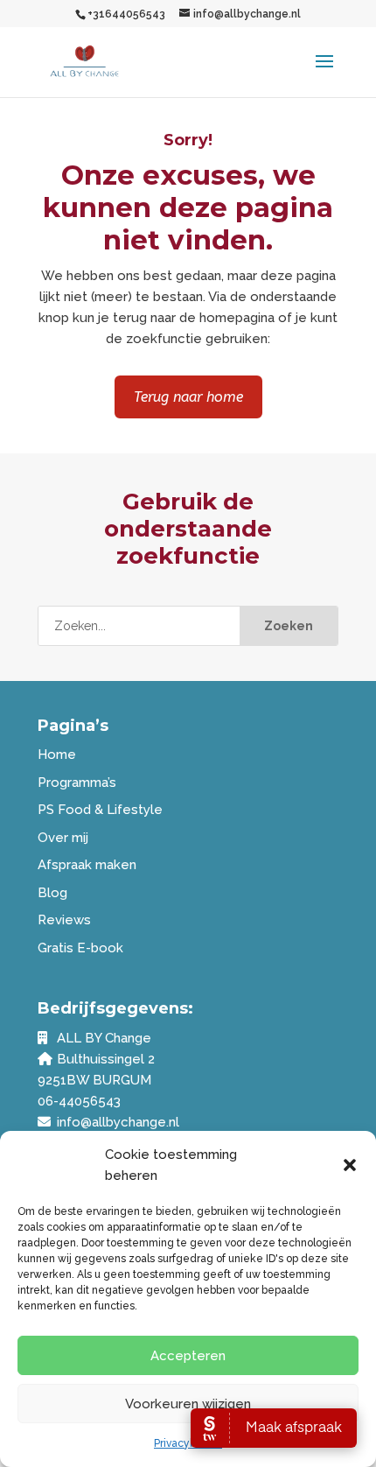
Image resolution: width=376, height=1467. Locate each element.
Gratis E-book (80, 948)
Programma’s (77, 782)
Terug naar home (188, 397)
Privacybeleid (188, 1443)
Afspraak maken (87, 865)
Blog (52, 893)
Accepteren (188, 1356)
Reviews (64, 920)
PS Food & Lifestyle (100, 810)
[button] (350, 1165)
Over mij (63, 838)
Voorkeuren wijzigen (188, 1404)
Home (57, 754)
